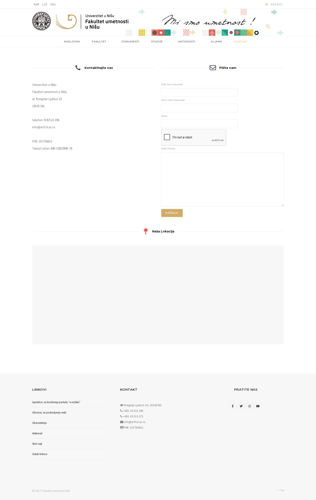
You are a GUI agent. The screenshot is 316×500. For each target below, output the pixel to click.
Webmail (37, 433)
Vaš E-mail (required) (173, 100)
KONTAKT (240, 41)
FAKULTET (99, 41)
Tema (164, 116)
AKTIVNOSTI (186, 41)
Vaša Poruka (168, 148)
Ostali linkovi (39, 454)
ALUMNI (216, 41)
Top (282, 490)
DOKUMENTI (130, 41)
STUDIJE (157, 41)
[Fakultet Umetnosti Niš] (92, 22)
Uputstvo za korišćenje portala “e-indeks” (56, 402)
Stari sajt (37, 444)
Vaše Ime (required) (172, 84)
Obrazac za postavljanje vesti (49, 412)
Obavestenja (39, 423)
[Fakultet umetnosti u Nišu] (41, 22)
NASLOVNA (72, 41)
